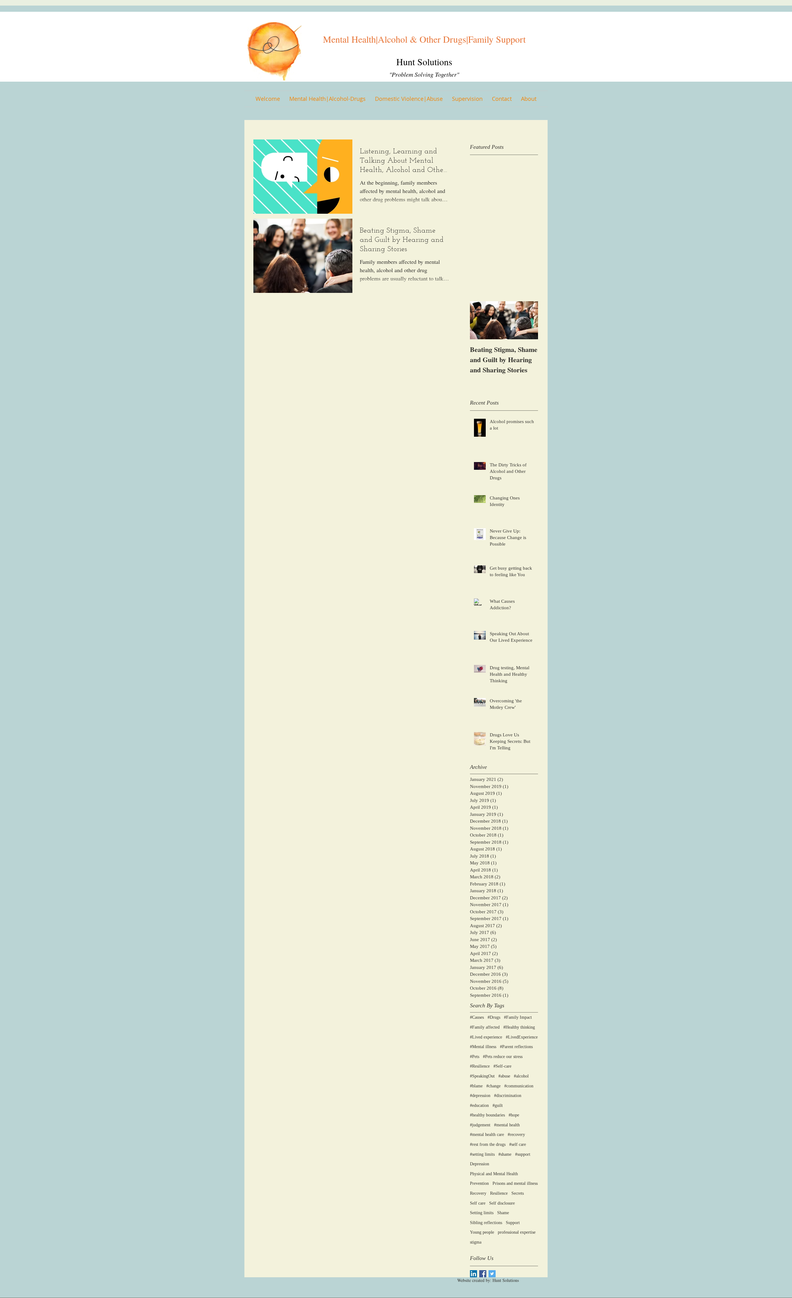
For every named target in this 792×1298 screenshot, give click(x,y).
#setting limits (482, 1154)
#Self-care (502, 1066)
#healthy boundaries (487, 1115)
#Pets (474, 1056)
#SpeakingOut (482, 1076)
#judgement (480, 1125)
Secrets (517, 1193)
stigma (475, 1242)
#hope (514, 1115)
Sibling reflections (486, 1222)
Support (513, 1222)
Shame (503, 1212)
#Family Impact (518, 1017)
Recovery (478, 1193)
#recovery (516, 1134)
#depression (480, 1095)
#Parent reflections (516, 1046)
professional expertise (517, 1232)
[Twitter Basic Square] (492, 1273)
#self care (517, 1144)
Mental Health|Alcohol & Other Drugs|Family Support (424, 39)
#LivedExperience (522, 1037)
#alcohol (521, 1076)
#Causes (477, 1017)
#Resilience (480, 1066)
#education (479, 1105)
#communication (518, 1086)
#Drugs (494, 1017)
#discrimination (507, 1095)
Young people (482, 1232)
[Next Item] (528, 320)
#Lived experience (486, 1037)
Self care (477, 1203)
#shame (504, 1154)
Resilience (499, 1193)
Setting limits (481, 1212)
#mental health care (487, 1134)
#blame (476, 1086)
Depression (479, 1164)
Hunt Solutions (424, 61)
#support (522, 1154)
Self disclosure (502, 1203)
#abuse (504, 1076)
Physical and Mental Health (494, 1174)
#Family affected (485, 1027)
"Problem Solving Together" (424, 74)
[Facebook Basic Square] (482, 1273)
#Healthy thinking (519, 1027)
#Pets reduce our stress (503, 1056)
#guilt (498, 1105)
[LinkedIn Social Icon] (473, 1273)
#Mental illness (483, 1046)
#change (493, 1086)
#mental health (507, 1125)
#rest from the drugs (488, 1144)
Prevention (479, 1183)
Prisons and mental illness (515, 1183)
